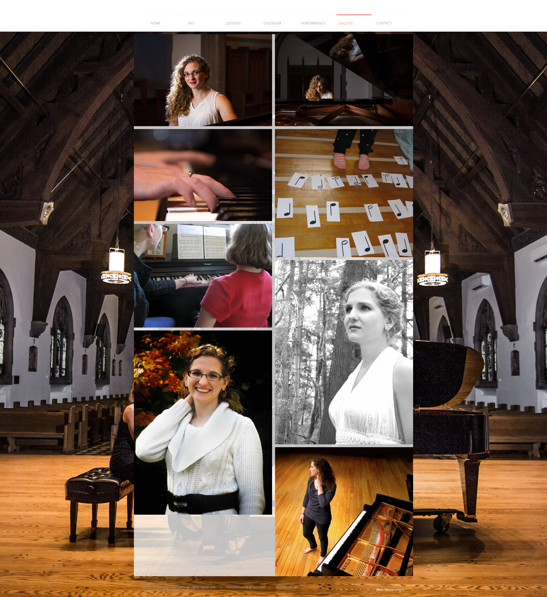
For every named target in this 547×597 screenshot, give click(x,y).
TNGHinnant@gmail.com (246, 587)
